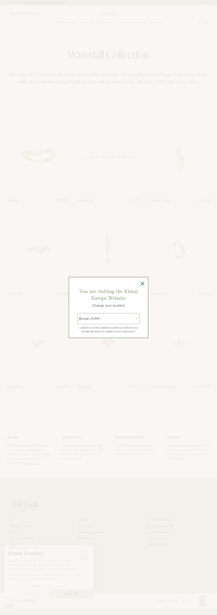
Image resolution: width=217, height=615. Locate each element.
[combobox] (80, 318)
